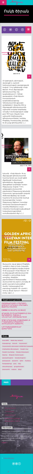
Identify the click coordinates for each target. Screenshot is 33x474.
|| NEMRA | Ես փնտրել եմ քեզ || (14, 310)
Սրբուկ (4, 355)
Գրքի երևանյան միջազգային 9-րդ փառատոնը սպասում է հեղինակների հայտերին (16, 322)
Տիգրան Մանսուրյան (16, 355)
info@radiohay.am (10, 415)
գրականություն (7, 358)
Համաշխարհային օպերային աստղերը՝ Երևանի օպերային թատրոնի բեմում (15, 305)
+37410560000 (9, 411)
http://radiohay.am (10, 408)
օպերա (14, 369)
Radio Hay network (17, 340)
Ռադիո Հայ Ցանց (8, 352)
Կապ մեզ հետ (9, 458)
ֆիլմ (19, 369)
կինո (21, 360)
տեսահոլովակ (7, 366)
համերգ (28, 360)
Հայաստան (23, 343)
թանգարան (6, 360)
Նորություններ (6, 54)
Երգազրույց (6, 343)
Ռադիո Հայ (6, 75)
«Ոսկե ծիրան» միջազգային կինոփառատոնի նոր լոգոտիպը (16, 247)
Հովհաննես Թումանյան (10, 349)
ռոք (19, 363)
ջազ (14, 363)
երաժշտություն (20, 358)
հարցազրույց (7, 363)
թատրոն (15, 360)
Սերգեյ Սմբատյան (22, 352)
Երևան (14, 343)
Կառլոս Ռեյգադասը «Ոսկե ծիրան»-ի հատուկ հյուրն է (16, 157)
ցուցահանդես (19, 366)
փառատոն (6, 369)
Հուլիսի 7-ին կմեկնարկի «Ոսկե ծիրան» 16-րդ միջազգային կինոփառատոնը (16, 64)
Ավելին (4, 442)
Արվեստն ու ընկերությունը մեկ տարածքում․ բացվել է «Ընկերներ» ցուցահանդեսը (16, 315)
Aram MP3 (5, 340)
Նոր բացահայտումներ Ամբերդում (11, 328)
